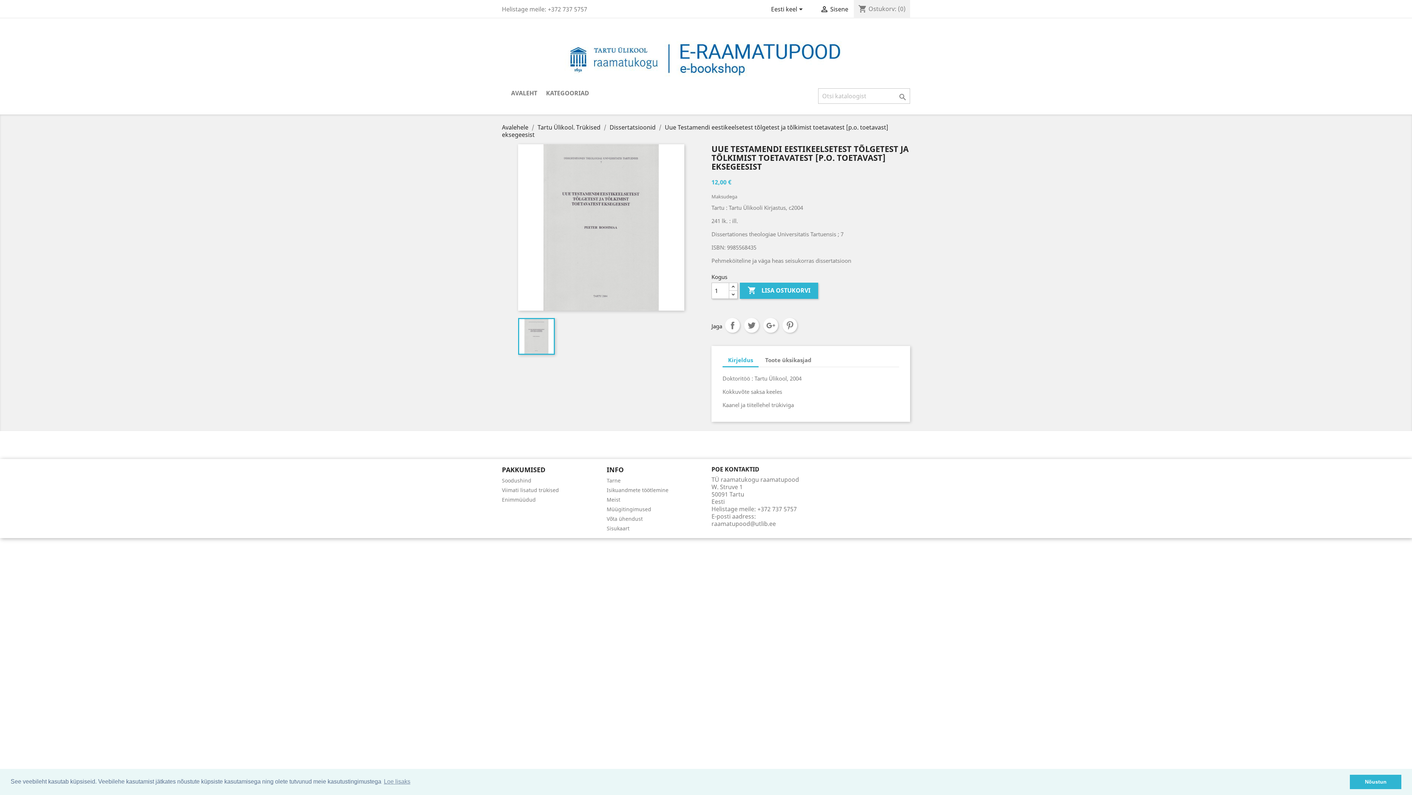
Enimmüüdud (519, 499)
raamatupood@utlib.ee (744, 524)
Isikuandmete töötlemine (637, 490)
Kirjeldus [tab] (740, 360)
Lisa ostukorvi (779, 290)
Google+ (770, 325)
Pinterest (789, 325)
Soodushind (516, 480)
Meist (613, 499)
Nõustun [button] (1376, 782)
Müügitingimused (629, 509)
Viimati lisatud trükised (530, 490)
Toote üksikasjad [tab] (788, 360)
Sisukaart (618, 528)
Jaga (732, 325)
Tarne (614, 480)
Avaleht (524, 93)
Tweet (751, 325)
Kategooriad (567, 93)
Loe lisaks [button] (397, 781)
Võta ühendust (625, 518)
